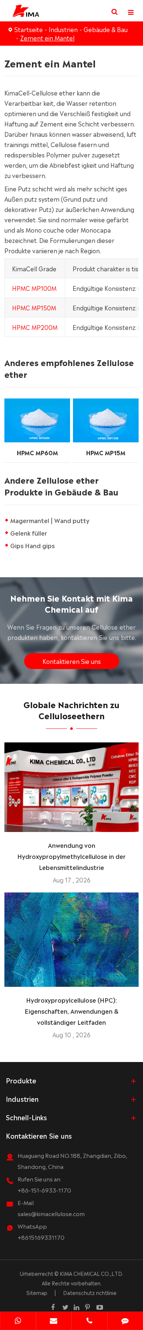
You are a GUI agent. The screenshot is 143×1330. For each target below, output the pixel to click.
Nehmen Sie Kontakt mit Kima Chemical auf (71, 602)
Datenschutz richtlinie (90, 1292)
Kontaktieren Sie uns (72, 661)
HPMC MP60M (37, 452)
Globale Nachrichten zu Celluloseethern (71, 709)
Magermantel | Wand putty (49, 520)
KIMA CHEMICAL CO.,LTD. (91, 1273)
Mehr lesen (71, 823)
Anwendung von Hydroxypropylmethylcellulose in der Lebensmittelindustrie (71, 855)
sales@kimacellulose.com (51, 1213)
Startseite (28, 29)
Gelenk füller (28, 532)
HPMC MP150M (34, 307)
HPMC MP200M (35, 327)
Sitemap (36, 1292)
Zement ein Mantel (47, 37)
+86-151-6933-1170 (44, 1189)
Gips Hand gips (32, 545)
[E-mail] (54, 1321)
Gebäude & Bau (106, 29)
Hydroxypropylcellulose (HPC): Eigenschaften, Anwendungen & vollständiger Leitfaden (71, 1010)
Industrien (63, 29)
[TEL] (89, 1321)
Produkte (21, 1080)
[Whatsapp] (18, 1321)
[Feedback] (125, 1321)
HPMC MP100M (34, 287)
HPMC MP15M (105, 452)
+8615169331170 (41, 1237)
